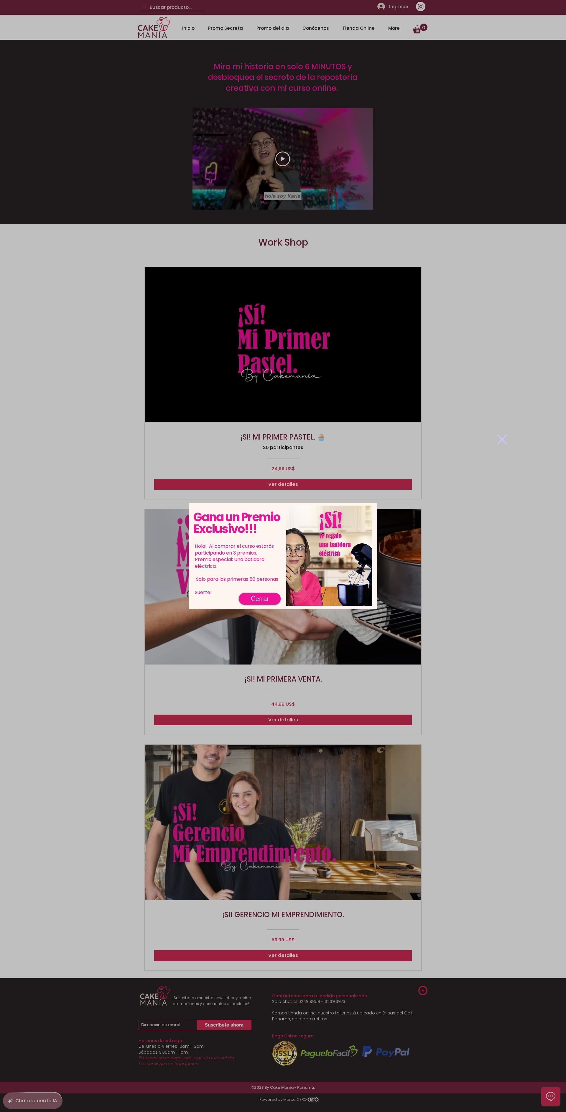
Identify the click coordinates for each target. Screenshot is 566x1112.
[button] (502, 439)
